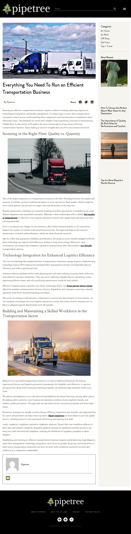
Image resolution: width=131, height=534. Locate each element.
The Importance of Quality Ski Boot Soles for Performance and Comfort (113, 123)
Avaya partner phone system (79, 285)
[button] (124, 9)
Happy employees (56, 415)
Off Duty (105, 38)
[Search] (115, 9)
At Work (105, 34)
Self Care (105, 42)
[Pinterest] (65, 519)
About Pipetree (38, 512)
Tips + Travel (106, 46)
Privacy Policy (93, 512)
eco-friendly (86, 245)
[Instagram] (71, 519)
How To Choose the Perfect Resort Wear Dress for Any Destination (114, 110)
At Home (105, 31)
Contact (77, 512)
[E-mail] (8, 479)
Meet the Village (59, 512)
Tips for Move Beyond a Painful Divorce (112, 182)
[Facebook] (59, 519)
